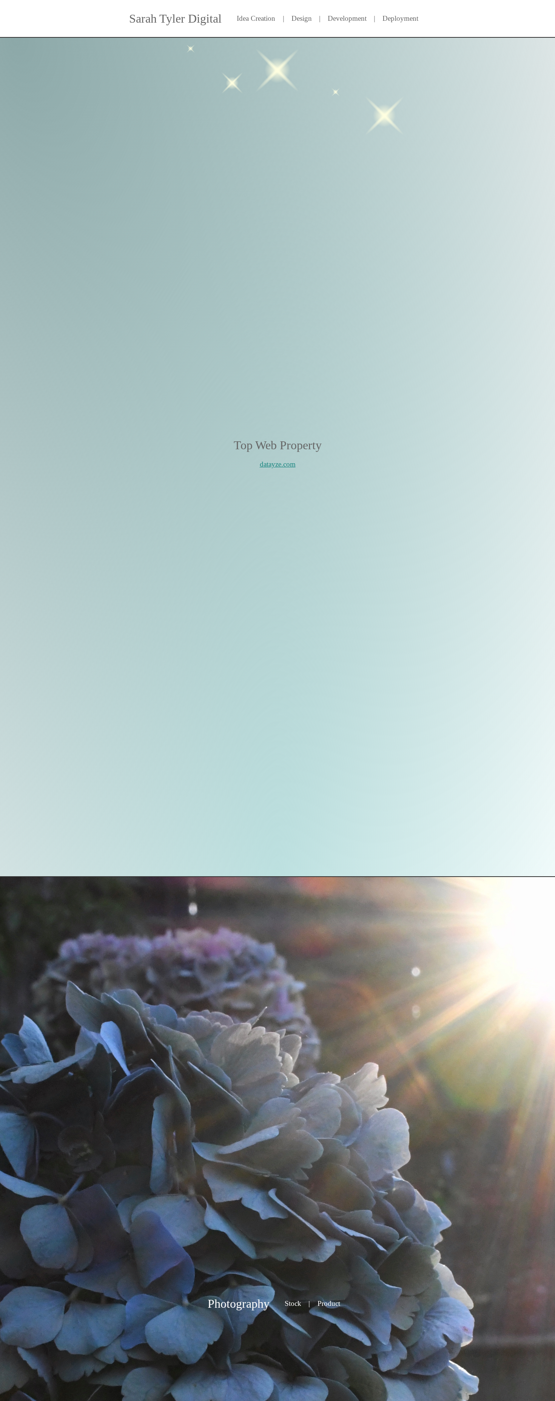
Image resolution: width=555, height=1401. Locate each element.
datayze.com (278, 464)
